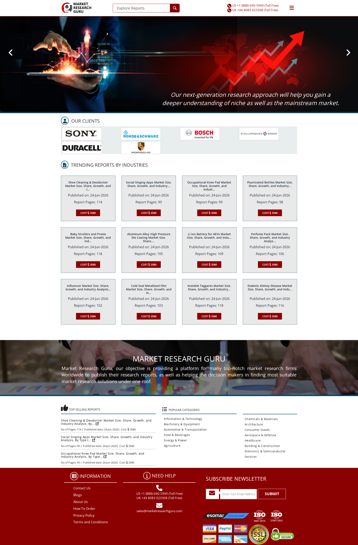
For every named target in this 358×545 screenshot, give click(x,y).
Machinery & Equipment (181, 424)
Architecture (253, 424)
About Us (80, 501)
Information (95, 476)
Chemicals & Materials (260, 419)
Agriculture (171, 446)
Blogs (77, 495)
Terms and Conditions (90, 522)
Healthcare (252, 440)
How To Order (84, 508)
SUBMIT (272, 493)
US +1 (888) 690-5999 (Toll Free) (255, 5)
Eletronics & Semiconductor (264, 451)
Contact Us (82, 488)
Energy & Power (174, 440)
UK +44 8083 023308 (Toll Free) (255, 10)
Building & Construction (261, 446)
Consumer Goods (256, 430)
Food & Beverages (176, 435)
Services (250, 457)
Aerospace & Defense (259, 435)
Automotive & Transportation (184, 429)
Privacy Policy (83, 515)
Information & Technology (182, 419)
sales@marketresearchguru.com (159, 511)
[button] (291, 8)
